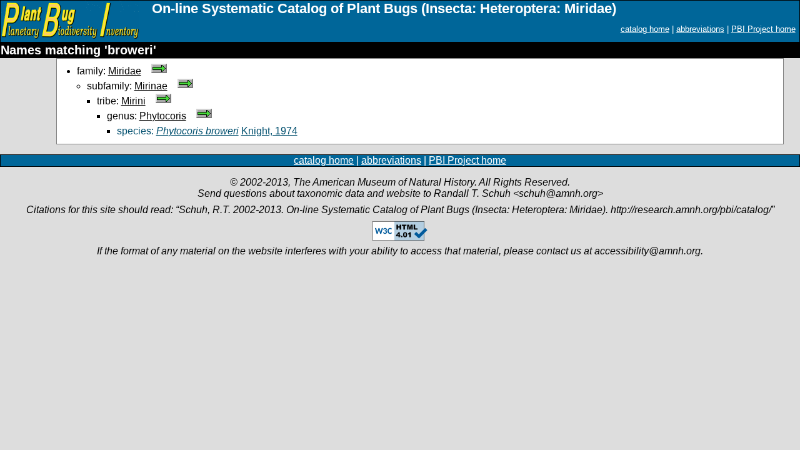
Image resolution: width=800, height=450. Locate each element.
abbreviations (700, 29)
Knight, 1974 (269, 131)
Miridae (124, 71)
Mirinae (151, 86)
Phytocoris (162, 116)
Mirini (133, 101)
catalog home (645, 29)
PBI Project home (763, 29)
